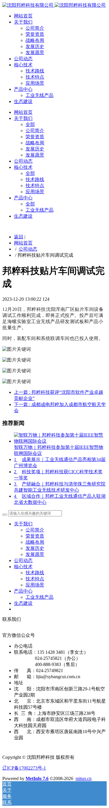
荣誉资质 (35, 34)
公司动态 (23, 58)
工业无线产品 (39, 95)
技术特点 (35, 77)
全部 (30, 124)
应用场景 (35, 83)
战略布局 (35, 40)
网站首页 (23, 15)
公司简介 (35, 28)
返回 (18, 236)
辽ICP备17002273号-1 (24, 768)
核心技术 (23, 64)
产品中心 (23, 89)
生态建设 (23, 101)
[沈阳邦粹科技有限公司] (54, 5)
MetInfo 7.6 (37, 778)
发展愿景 (35, 52)
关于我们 (23, 22)
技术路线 (35, 70)
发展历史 (35, 46)
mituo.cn (84, 778)
